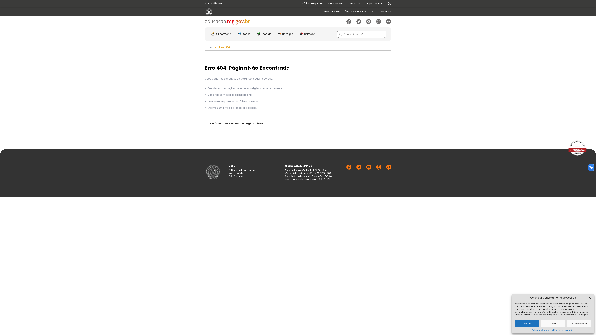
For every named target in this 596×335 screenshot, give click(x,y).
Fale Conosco (355, 3)
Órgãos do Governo (355, 11)
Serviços (287, 34)
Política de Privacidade (562, 330)
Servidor (309, 34)
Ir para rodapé (374, 3)
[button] (589, 297)
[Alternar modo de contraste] (389, 3)
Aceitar (527, 323)
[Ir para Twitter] (358, 23)
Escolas (266, 34)
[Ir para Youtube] (368, 23)
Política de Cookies (541, 330)
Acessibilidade (213, 3)
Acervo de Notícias (381, 11)
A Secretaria (223, 34)
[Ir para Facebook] (348, 23)
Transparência (332, 11)
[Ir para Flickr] (388, 23)
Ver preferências (579, 323)
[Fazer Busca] (340, 34)
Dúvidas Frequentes (312, 3)
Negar (553, 323)
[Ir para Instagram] (378, 23)
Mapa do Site (335, 3)
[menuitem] (332, 11)
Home (208, 47)
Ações (246, 34)
